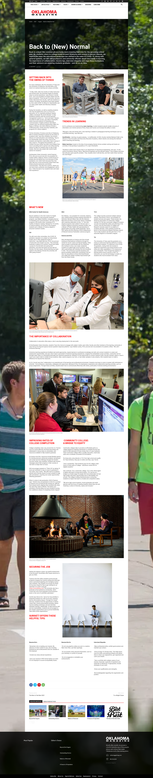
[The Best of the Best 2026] (115, 711)
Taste (65, 4)
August (40, 21)
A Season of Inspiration (93, 718)
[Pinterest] (110, 1)
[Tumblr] (116, 1)
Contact (82, 1)
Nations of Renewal (73, 718)
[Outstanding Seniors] (57, 711)
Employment (70, 1)
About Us (49, 1)
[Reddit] (113, 1)
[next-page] (33, 722)
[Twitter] (119, 1)
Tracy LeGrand (32, 66)
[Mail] (108, 1)
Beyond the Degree (34, 718)
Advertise (63, 1)
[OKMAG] (117, 739)
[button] (122, 5)
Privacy (77, 1)
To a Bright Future (118, 695)
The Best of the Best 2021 (37, 695)
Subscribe (42, 1)
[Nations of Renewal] (76, 711)
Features (56, 4)
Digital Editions (56, 1)
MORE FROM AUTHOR (49, 701)
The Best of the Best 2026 (113, 718)
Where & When (76, 4)
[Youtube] (122, 1)
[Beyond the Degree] (38, 711)
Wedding (88, 4)
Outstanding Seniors (54, 718)
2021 (35, 21)
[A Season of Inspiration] (95, 711)
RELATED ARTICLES (35, 701)
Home (30, 21)
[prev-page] (30, 722)
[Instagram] (105, 1)
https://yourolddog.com (36, 588)
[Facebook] (102, 1)
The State (33, 4)
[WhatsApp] (43, 685)
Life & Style (45, 4)
